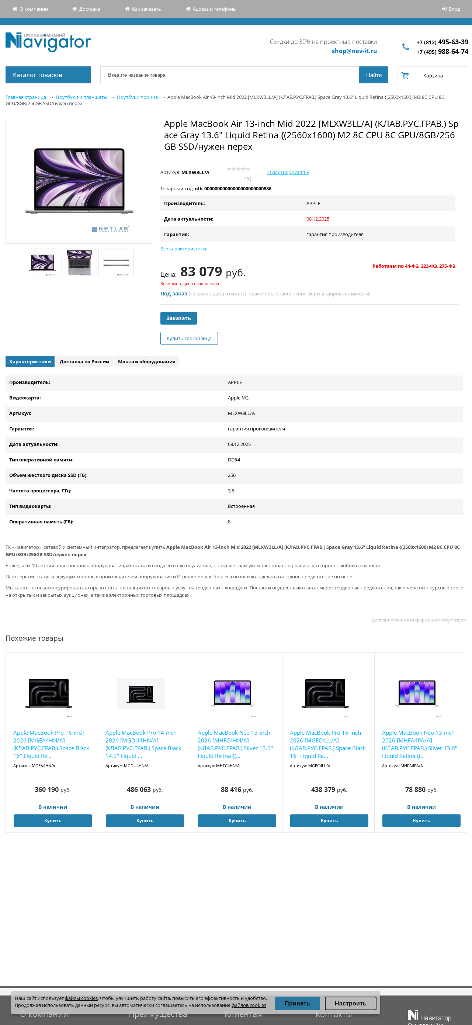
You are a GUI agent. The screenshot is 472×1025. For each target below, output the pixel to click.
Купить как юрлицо (189, 338)
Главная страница (26, 97)
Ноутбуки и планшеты (81, 97)
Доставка (89, 9)
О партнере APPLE (288, 172)
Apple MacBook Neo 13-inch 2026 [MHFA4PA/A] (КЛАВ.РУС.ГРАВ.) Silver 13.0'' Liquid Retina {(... (419, 744)
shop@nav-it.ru (354, 51)
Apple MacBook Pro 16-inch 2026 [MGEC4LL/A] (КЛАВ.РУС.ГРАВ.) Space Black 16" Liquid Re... (328, 744)
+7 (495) (442, 51)
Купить (52, 820)
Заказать (178, 318)
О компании (34, 9)
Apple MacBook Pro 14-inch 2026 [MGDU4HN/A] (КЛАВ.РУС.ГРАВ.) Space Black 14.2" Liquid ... (143, 744)
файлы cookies (81, 998)
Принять (297, 1003)
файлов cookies (249, 1005)
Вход (454, 9)
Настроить (351, 1003)
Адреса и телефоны (215, 9)
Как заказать (146, 9)
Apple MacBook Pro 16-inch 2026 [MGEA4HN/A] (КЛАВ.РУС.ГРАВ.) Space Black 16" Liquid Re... (51, 744)
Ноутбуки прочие (137, 97)
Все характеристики (183, 248)
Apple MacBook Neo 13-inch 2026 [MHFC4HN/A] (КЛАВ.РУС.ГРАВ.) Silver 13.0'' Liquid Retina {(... (235, 744)
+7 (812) (442, 42)
